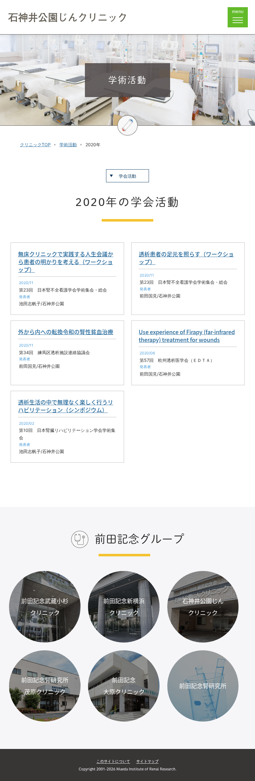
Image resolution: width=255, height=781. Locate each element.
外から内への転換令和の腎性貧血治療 (65, 332)
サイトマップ (147, 761)
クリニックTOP (35, 144)
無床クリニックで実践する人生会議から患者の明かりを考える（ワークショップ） (65, 262)
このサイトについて (113, 761)
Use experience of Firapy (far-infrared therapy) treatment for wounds (187, 336)
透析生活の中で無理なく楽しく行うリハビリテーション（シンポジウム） (65, 406)
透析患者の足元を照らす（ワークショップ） (186, 258)
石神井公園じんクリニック (68, 17)
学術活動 (68, 144)
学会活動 (127, 176)
